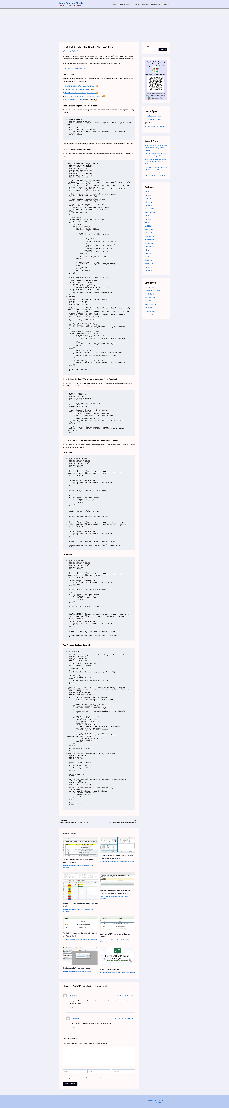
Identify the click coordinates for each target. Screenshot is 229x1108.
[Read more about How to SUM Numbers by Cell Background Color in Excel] (80, 886)
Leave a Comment (68, 865)
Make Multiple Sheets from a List (75, 86)
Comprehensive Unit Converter (155, 126)
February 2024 (149, 267)
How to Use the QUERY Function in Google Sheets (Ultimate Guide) (155, 161)
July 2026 (148, 192)
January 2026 (149, 205)
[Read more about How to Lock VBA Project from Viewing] (80, 956)
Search (147, 46)
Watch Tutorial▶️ (92, 86)
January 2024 (149, 270)
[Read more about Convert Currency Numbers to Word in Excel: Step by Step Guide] (80, 847)
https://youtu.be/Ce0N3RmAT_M (74, 68)
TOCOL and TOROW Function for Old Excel (78, 96)
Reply (71, 1007)
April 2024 (148, 260)
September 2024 (150, 246)
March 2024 (149, 264)
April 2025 (148, 226)
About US (162, 1100)
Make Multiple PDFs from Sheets (75, 93)
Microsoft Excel (124, 4)
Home (114, 4)
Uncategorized (150, 311)
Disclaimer (157, 1103)
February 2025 (149, 233)
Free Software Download (153, 290)
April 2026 (148, 199)
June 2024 (148, 253)
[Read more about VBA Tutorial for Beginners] (117, 956)
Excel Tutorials (149, 287)
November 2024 (150, 240)
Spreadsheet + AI (150, 304)
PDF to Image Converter (153, 119)
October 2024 (149, 243)
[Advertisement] (114, 22)
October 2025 (149, 209)
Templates (145, 4)
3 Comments (103, 972)
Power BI (166, 4)
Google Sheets (155, 4)
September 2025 (150, 212)
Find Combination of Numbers (74, 100)
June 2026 (148, 195)
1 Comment (103, 861)
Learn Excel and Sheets (71, 3)
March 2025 (149, 229)
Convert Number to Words (73, 89)
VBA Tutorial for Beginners (109, 969)
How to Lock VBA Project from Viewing (76, 968)
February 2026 (149, 202)
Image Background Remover (154, 116)
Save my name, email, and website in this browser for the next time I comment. (87, 1078)
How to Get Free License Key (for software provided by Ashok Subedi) (156, 148)
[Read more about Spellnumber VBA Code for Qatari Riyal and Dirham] (117, 923)
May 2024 (148, 257)
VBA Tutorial (135, 4)
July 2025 (148, 216)
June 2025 (148, 219)
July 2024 (148, 250)
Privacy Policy (153, 1100)
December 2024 (150, 236)
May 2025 (148, 222)
